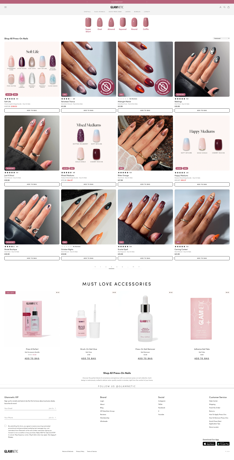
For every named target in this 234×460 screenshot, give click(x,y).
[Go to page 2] (95, 267)
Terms (53, 435)
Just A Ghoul (9, 175)
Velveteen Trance (68, 101)
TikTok (160, 404)
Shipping (212, 404)
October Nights (67, 249)
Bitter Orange (123, 175)
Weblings (178, 101)
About (102, 404)
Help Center (213, 401)
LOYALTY (147, 11)
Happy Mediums (181, 175)
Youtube (161, 414)
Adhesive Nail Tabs (202, 349)
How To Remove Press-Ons (218, 418)
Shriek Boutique (10, 249)
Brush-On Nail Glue (88, 349)
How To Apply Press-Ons (217, 414)
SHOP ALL (87, 11)
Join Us (51, 408)
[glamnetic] (31, 451)
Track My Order (214, 408)
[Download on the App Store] (209, 444)
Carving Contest (181, 249)
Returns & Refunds (67, 451)
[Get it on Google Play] (223, 444)
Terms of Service (92, 451)
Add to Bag (32, 110)
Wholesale (103, 421)
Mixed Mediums (67, 175)
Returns (212, 411)
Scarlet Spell (123, 249)
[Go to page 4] (139, 267)
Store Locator (214, 427)
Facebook (161, 408)
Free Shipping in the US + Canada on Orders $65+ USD (117, 2)
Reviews (103, 414)
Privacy (10, 437)
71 (133, 266)
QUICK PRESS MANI (115, 11)
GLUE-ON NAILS (99, 11)
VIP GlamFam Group (107, 411)
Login (102, 401)
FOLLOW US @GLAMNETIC (117, 386)
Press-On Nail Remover (145, 349)
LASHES (128, 11)
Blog (101, 408)
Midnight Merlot (124, 101)
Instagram (161, 401)
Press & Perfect (32, 349)
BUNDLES (137, 11)
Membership (104, 418)
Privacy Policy (80, 451)
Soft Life (7, 101)
